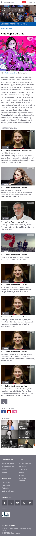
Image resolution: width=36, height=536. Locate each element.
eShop (4, 472)
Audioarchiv (6, 485)
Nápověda (22, 466)
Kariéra (21, 472)
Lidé (10, 28)
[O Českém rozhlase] (18, 13)
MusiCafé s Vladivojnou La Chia (14, 187)
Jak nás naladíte (25, 463)
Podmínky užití (25, 528)
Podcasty (5, 488)
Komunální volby (8, 466)
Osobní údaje (13, 528)
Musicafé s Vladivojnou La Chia (14, 222)
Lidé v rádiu (23, 469)
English (4, 530)
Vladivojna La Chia (11, 73)
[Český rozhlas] (7, 2)
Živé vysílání (6, 482)
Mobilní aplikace (8, 491)
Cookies (4, 528)
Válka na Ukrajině (8, 463)
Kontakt (22, 475)
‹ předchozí (4, 401)
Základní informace (10, 24)
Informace (4, 28)
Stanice (4, 469)
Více (24, 24)
